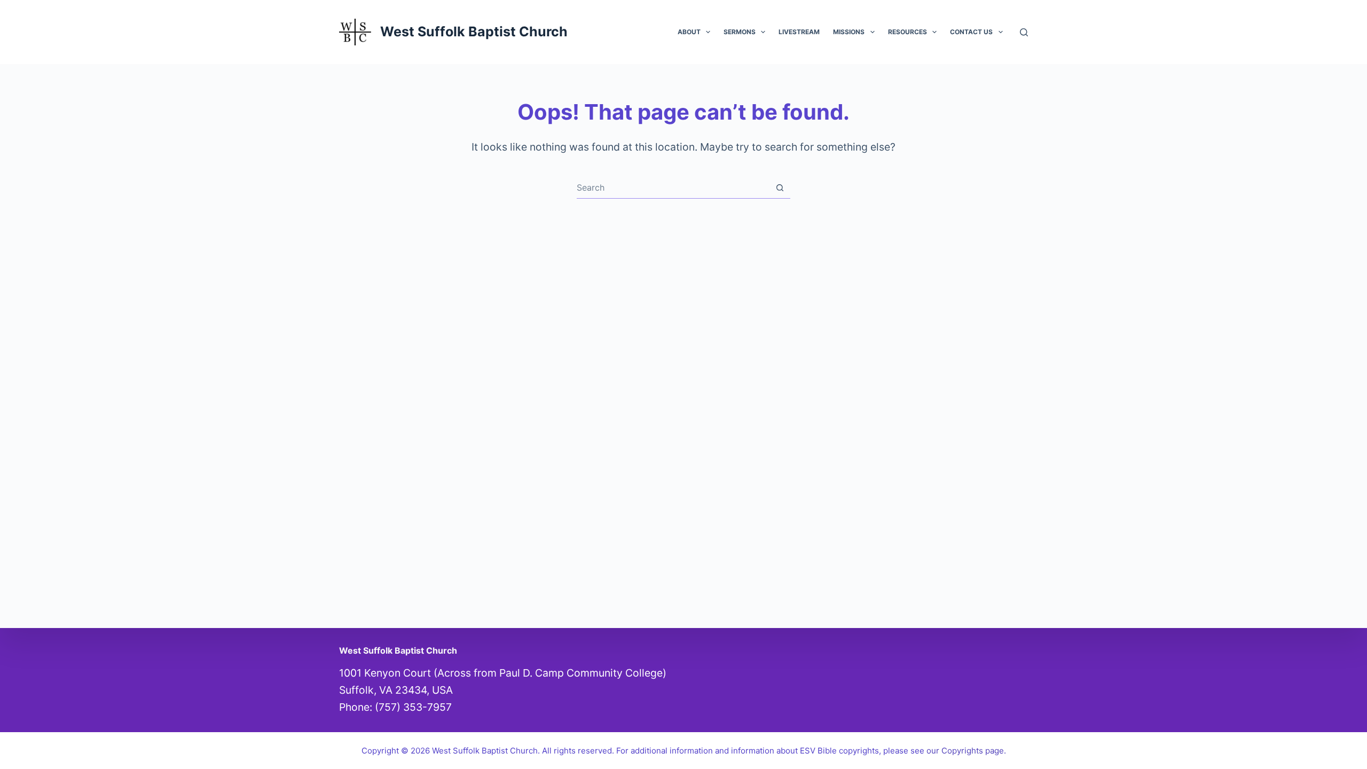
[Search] (1024, 32)
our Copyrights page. (966, 751)
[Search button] (779, 187)
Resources (907, 32)
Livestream (799, 32)
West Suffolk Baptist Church (474, 31)
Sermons (740, 32)
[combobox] (673, 187)
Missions (849, 32)
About (689, 32)
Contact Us (971, 32)
